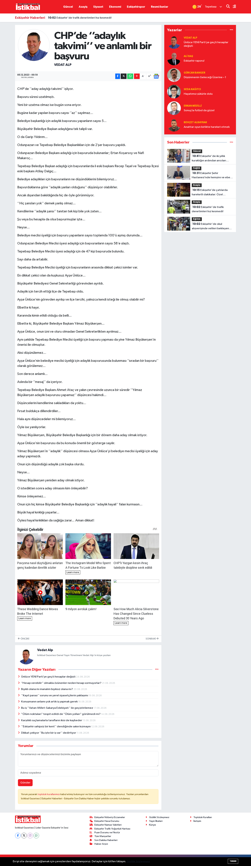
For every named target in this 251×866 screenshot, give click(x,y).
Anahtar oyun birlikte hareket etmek (207, 127)
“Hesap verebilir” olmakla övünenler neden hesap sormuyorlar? (61, 683)
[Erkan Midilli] (174, 108)
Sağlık (196, 168)
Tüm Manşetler (102, 836)
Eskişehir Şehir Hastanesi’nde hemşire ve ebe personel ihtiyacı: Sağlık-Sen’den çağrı (211, 176)
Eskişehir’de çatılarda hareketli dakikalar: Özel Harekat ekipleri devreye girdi (211, 192)
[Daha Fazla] (137, 76)
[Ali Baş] (174, 58)
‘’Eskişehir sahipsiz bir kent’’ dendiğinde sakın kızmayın (56, 726)
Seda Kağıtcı (192, 89)
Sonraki (151, 638)
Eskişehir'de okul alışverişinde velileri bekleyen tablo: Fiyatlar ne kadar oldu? (210, 226)
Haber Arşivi (101, 844)
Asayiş (83, 6)
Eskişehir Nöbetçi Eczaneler (109, 817)
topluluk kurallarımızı (49, 794)
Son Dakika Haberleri (105, 840)
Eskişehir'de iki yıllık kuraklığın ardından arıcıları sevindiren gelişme (209, 159)
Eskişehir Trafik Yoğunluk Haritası (112, 828)
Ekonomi (115, 6)
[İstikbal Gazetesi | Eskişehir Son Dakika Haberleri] (28, 6)
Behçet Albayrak (195, 122)
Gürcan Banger (194, 72)
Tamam (233, 861)
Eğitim (196, 219)
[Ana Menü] (233, 6)
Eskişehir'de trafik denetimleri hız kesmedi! (79, 17)
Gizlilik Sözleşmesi (159, 817)
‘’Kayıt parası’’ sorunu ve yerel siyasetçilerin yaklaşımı (55, 695)
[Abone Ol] (156, 76)
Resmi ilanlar (159, 6)
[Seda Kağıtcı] (174, 91)
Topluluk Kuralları (202, 817)
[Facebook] (18, 835)
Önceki (24, 638)
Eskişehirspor (136, 6)
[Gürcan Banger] (174, 75)
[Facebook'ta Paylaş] (117, 76)
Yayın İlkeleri (156, 821)
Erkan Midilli (193, 106)
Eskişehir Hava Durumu (106, 821)
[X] (24, 835)
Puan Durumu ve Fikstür (107, 832)
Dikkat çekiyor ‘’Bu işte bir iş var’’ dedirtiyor (48, 732)
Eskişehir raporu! (194, 60)
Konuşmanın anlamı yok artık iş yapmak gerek (49, 701)
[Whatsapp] (36, 835)
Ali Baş (188, 56)
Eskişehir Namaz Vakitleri (108, 825)
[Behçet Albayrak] (174, 124)
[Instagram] (30, 835)
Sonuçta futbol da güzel (199, 110)
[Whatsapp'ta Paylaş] (130, 76)
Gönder (25, 782)
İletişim (197, 821)
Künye (152, 825)
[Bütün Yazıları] (156, 669)
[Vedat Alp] (34, 44)
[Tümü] (231, 29)
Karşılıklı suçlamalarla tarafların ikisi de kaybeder (52, 720)
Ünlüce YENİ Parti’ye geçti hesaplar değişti (48, 676)
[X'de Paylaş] (124, 76)
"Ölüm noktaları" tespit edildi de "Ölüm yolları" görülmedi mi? (61, 714)
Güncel (68, 6)
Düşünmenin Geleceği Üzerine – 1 (205, 77)
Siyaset (98, 6)
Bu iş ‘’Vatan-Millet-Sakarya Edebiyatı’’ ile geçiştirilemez (57, 708)
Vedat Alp (63, 65)
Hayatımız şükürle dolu (198, 93)
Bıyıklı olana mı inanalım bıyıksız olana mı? (47, 689)
